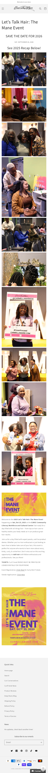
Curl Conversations (11, 681)
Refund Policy (9, 706)
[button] (2, 8)
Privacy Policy (9, 711)
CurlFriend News (10, 686)
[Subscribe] (41, 742)
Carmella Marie (18, 768)
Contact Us (39, 771)
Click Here (20, 570)
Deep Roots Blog (10, 696)
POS (23, 768)
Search (6, 676)
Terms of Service (10, 716)
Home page (8, 671)
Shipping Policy (10, 701)
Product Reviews (10, 691)
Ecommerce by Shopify (31, 768)
